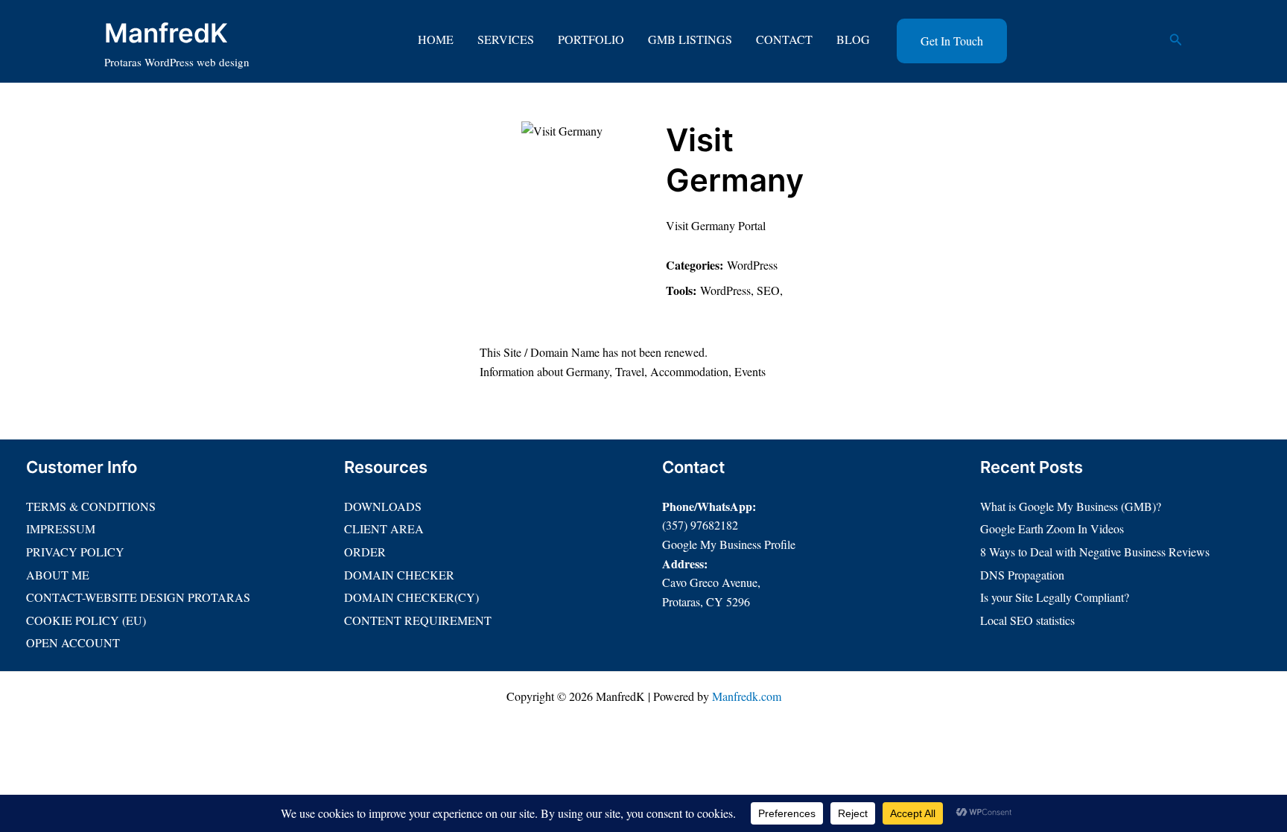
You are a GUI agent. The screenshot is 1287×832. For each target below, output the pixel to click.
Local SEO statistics (1027, 620)
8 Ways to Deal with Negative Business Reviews (1095, 551)
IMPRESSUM (60, 528)
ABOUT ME (57, 574)
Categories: (694, 264)
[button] (952, 41)
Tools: (681, 290)
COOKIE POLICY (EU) (86, 620)
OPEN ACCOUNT (73, 642)
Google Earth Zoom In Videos (1052, 528)
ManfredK (166, 32)
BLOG (853, 39)
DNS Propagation (1022, 574)
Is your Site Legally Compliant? (1054, 597)
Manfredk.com (746, 696)
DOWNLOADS (383, 506)
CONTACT (784, 39)
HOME (436, 39)
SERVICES (505, 39)
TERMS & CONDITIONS (91, 506)
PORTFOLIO (591, 39)
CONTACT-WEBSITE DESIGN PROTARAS (138, 597)
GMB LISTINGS (690, 39)
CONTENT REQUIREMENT (418, 620)
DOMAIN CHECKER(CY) (411, 597)
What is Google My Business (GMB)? (1070, 506)
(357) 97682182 (700, 525)
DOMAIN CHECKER (399, 574)
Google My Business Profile (728, 544)
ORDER (365, 551)
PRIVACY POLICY (75, 551)
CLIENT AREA (384, 528)
